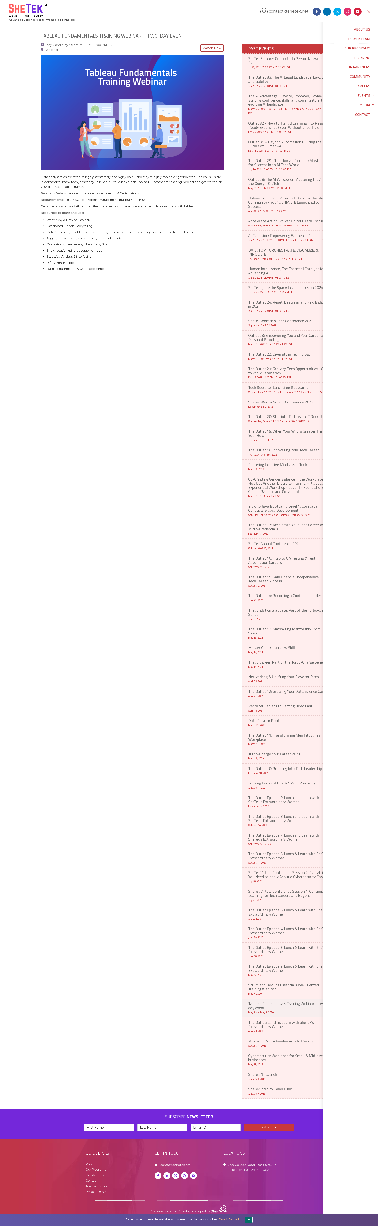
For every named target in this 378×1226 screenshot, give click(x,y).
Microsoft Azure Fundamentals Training (280, 1043)
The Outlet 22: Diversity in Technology (279, 356)
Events (364, 95)
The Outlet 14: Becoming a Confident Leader (284, 597)
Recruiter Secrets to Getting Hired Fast (280, 708)
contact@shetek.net (288, 11)
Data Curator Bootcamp (268, 722)
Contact (362, 114)
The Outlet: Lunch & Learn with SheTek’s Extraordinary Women (281, 1026)
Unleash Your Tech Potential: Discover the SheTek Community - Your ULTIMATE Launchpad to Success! (288, 204)
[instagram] (346, 11)
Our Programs (357, 48)
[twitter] (175, 1175)
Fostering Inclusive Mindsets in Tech (277, 466)
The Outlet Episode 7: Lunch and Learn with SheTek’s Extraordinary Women (283, 839)
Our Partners (358, 67)
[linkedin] (326, 11)
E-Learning (360, 57)
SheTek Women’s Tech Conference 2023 (280, 322)
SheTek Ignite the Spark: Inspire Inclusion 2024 (285, 289)
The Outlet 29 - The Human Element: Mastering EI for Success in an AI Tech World (289, 164)
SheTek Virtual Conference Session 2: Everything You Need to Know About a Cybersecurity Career (288, 876)
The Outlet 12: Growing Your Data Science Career (288, 693)
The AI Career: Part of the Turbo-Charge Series (286, 664)
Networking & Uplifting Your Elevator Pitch (283, 678)
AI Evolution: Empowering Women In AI (288, 237)
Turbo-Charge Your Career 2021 (274, 755)
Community (360, 76)
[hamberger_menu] (374, 1197)
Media (364, 105)
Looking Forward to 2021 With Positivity (281, 785)
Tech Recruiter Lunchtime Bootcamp (287, 389)
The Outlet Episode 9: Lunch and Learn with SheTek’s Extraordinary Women (283, 801)
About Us (362, 29)
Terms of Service (98, 1186)
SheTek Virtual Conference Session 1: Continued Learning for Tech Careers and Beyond (287, 895)
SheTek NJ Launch (262, 1076)
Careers (363, 86)
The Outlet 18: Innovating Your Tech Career (283, 451)
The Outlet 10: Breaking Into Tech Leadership (285, 770)
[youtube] (358, 11)
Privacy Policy (96, 1191)
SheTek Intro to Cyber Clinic (270, 1091)
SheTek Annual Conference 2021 (274, 545)
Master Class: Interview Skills (272, 649)
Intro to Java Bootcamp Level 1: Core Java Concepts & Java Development (283, 510)
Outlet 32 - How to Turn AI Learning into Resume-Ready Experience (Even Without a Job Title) (289, 127)
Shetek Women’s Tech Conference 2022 (280, 404)
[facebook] (316, 11)
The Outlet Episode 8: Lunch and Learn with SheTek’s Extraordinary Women (283, 820)
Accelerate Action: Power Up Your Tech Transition (288, 222)
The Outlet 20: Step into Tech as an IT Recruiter (287, 418)
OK (249, 1219)
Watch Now (212, 48)
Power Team (359, 38)
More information (230, 1219)
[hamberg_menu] (368, 11)
